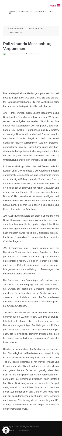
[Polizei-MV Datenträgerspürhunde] (31, 71)
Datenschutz (23, 430)
